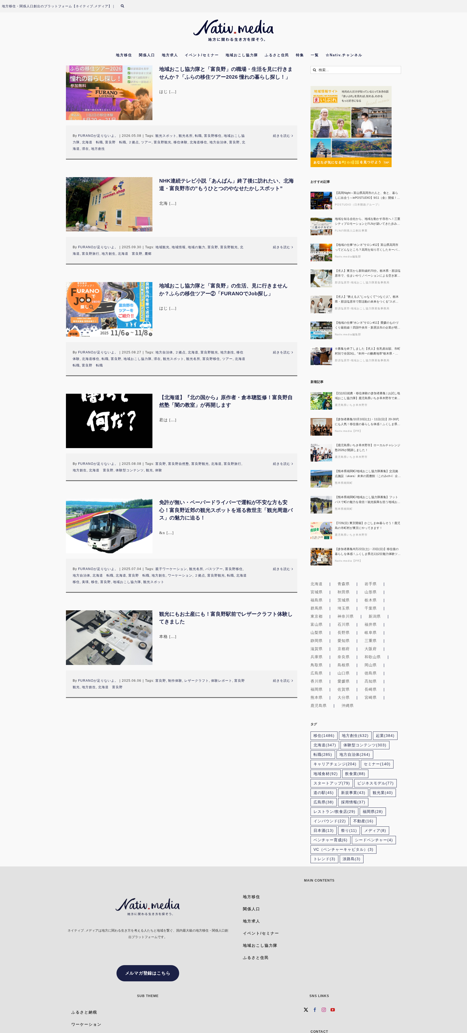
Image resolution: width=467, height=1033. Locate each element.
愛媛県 (344, 681)
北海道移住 (198, 142)
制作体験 (175, 681)
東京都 (317, 616)
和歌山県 (373, 657)
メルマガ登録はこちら (148, 973)
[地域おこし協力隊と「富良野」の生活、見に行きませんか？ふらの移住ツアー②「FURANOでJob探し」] (109, 309)
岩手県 (371, 584)
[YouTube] (333, 1010)
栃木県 (371, 600)
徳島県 (371, 673)
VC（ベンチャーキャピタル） (343, 849)
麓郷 (148, 254)
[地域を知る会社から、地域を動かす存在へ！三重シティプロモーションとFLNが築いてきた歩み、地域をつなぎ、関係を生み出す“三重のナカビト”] (321, 226)
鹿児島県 (319, 705)
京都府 (344, 649)
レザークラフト (196, 681)
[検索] (125, 6)
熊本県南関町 (344, 482)
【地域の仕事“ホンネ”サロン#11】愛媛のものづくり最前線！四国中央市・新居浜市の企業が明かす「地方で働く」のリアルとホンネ (367, 325)
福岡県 (317, 689)
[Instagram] (324, 1010)
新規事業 (353, 793)
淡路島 (352, 859)
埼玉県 (344, 608)
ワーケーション (180, 575)
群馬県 (317, 608)
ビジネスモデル (375, 783)
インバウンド (329, 821)
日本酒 (323, 831)
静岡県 (317, 640)
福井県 (371, 624)
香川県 (317, 681)
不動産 (363, 821)
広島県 (317, 673)
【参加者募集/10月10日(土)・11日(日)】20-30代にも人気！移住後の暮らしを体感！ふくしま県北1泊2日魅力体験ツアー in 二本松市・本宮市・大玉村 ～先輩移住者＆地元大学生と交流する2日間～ (367, 422)
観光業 (383, 793)
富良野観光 (162, 142)
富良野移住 (213, 136)
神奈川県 (346, 616)
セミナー (377, 764)
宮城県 (317, 592)
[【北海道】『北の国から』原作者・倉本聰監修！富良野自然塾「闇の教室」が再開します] (109, 421)
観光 (149, 470)
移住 (94, 582)
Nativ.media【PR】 (348, 430)
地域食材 (325, 774)
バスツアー (214, 569)
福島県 (317, 600)
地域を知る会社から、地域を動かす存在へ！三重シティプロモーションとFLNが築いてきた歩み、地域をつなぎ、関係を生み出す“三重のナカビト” (367, 221)
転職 (198, 136)
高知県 (371, 681)
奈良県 (344, 657)
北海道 (193, 352)
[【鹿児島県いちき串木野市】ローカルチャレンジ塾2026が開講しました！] (321, 453)
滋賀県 (317, 649)
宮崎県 (371, 697)
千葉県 (371, 608)
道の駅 (323, 793)
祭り (349, 831)
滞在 (85, 149)
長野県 (344, 632)
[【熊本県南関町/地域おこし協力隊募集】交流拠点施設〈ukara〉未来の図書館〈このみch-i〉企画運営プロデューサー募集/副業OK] (321, 479)
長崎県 (371, 689)
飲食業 (355, 774)
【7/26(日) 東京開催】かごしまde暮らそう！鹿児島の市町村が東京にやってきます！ (367, 525)
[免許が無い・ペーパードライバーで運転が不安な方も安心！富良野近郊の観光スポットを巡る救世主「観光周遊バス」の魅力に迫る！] (109, 526)
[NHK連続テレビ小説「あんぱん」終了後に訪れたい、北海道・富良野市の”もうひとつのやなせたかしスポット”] (109, 204)
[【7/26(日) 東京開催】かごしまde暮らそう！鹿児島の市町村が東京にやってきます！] (321, 530)
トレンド (324, 859)
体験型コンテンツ (130, 470)
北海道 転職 (92, 142)
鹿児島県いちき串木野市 (351, 404)
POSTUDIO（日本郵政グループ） (358, 204)
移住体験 (181, 142)
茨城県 (344, 600)
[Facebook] (315, 1010)
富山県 (317, 624)
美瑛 (85, 582)
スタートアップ (331, 783)
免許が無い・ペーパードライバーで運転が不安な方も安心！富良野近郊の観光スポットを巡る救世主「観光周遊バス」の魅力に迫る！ (226, 510)
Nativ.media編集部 (348, 256)
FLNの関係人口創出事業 (351, 230)
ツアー (146, 142)
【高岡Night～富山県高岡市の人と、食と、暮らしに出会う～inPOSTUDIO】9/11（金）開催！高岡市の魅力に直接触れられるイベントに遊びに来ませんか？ (367, 195)
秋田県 (344, 592)
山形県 (371, 592)
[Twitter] (306, 1010)
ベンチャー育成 (330, 840)
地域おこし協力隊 (138, 359)
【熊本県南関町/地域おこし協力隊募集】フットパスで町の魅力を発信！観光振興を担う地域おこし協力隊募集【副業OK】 (367, 499)
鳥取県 (317, 665)
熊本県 (317, 697)
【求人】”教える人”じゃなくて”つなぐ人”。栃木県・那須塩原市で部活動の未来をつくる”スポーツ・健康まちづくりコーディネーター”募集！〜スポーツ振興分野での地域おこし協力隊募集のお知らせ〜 (367, 299)
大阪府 (371, 649)
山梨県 (317, 632)
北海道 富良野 (130, 254)
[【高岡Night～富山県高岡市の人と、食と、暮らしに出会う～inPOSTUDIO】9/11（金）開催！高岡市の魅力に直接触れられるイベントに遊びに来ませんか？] (321, 200)
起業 (385, 736)
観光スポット (165, 136)
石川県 (344, 624)
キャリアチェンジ (334, 764)
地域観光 (162, 247)
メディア (375, 831)
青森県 (344, 584)
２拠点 (133, 142)
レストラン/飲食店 (334, 812)
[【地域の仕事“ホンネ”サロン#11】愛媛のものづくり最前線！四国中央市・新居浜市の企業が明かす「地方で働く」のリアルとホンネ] (321, 330)
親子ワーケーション (171, 569)
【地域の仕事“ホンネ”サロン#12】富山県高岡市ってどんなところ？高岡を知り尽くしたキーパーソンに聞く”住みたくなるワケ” (367, 247)
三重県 (371, 640)
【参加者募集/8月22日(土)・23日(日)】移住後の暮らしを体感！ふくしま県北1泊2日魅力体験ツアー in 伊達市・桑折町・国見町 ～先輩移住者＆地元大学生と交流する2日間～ (368, 551)
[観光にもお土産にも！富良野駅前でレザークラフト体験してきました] (109, 637)
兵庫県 (317, 657)
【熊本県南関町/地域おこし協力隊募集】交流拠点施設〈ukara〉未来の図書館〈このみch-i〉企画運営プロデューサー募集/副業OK (368, 473)
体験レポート (221, 681)
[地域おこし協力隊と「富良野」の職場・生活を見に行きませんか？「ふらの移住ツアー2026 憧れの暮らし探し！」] (109, 92)
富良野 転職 (115, 142)
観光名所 (186, 136)
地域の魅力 (196, 247)
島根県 (344, 665)
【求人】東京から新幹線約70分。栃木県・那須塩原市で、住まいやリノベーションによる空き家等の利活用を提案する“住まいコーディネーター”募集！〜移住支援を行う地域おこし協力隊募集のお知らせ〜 (368, 273)
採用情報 (353, 802)
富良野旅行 (90, 254)
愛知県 (344, 640)
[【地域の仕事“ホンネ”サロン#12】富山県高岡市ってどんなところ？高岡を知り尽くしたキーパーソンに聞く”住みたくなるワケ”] (321, 252)
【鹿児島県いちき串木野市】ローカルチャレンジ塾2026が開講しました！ (367, 447)
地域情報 (179, 247)
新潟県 (375, 616)
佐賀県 (344, 689)
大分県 (344, 697)
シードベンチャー (374, 840)
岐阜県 (371, 632)
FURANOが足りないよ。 (98, 136)
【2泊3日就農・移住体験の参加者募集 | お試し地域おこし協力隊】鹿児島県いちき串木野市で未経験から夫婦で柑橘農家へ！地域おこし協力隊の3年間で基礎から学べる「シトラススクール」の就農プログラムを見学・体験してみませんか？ (367, 396)
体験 (158, 470)
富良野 (234, 142)
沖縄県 (348, 705)
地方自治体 (218, 142)
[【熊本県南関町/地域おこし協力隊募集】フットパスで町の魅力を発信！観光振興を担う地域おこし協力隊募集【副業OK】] (321, 505)
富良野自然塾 (178, 464)
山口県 (344, 673)
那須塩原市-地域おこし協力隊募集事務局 (362, 282)
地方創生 (98, 149)
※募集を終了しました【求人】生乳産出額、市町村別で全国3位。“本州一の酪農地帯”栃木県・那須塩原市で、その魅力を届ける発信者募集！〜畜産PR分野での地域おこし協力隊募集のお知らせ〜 (367, 351)
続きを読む (282, 136)
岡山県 (371, 665)
